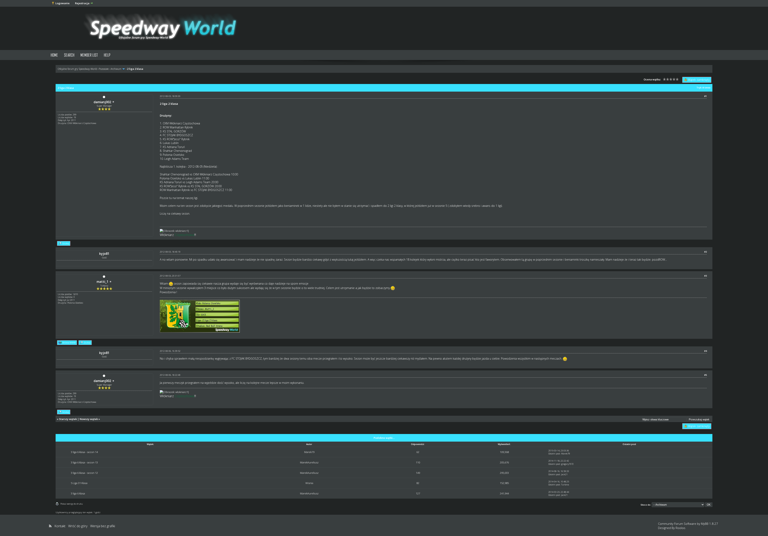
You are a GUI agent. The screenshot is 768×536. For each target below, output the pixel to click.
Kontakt (59, 526)
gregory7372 (567, 463)
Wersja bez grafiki (102, 526)
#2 (705, 251)
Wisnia (309, 483)
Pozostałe (104, 69)
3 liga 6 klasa (78, 493)
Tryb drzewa (703, 87)
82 (417, 483)
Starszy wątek (68, 419)
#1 (705, 96)
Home (54, 54)
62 (417, 452)
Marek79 (309, 452)
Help (107, 54)
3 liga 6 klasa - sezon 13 (84, 462)
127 (418, 493)
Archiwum (116, 69)
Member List (89, 54)
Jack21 (564, 474)
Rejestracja (82, 3)
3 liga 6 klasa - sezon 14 (84, 452)
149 (418, 473)
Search (69, 54)
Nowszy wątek (89, 419)
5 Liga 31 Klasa (79, 483)
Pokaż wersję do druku (71, 503)
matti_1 (102, 281)
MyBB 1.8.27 (709, 524)
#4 (705, 350)
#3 (705, 275)
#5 (705, 374)
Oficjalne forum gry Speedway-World (77, 69)
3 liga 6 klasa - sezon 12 (84, 473)
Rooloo (680, 528)
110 (418, 462)
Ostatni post (554, 453)
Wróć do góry (77, 526)
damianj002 (102, 102)
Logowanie (62, 3)
